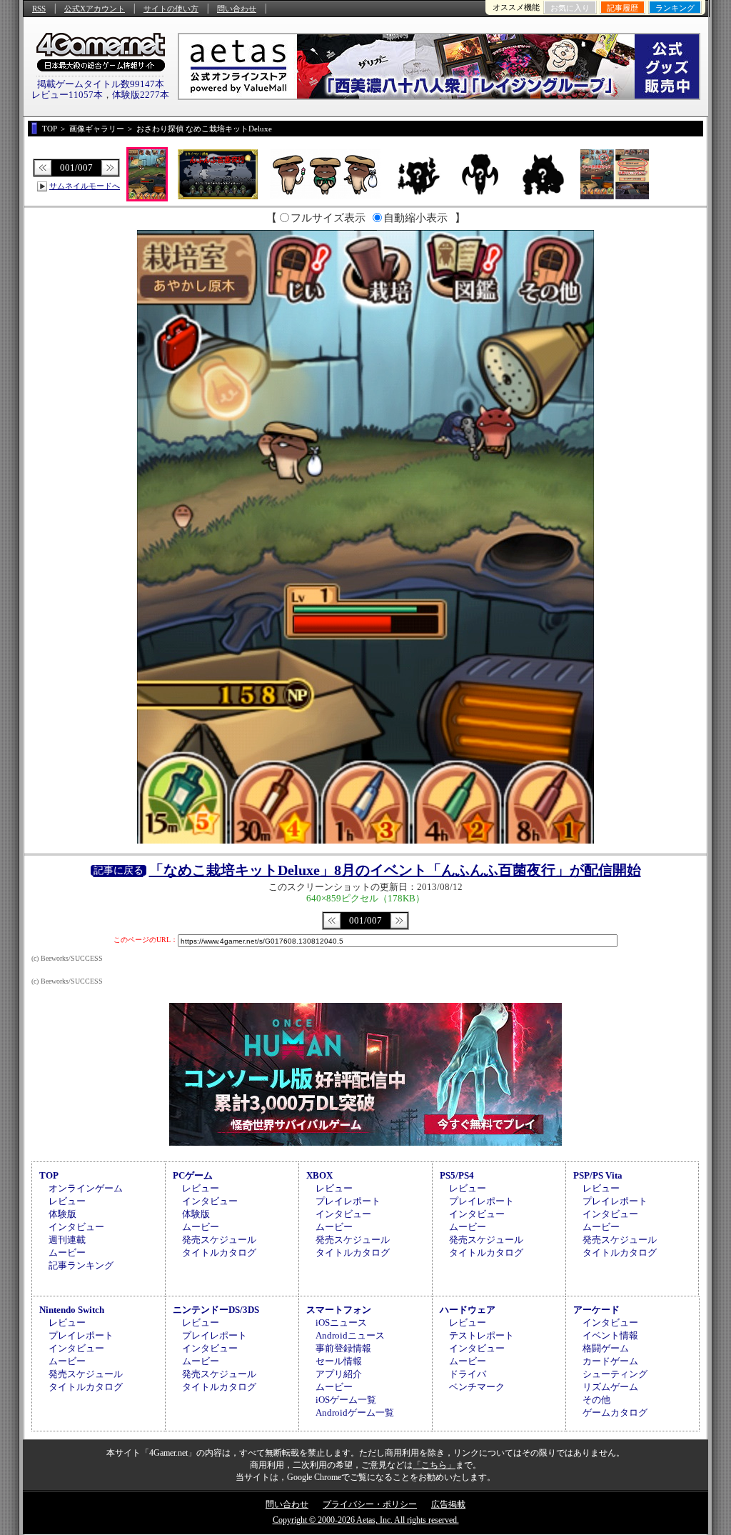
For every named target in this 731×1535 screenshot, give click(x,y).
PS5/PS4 (457, 1175)
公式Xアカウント (94, 8)
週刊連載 (67, 1239)
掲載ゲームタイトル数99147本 (100, 84)
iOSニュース (341, 1322)
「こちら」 (434, 1465)
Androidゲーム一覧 (355, 1412)
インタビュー (76, 1226)
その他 (596, 1399)
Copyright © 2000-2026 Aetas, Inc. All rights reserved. (366, 1520)
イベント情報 (610, 1335)
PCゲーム (193, 1175)
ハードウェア (467, 1309)
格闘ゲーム (606, 1348)
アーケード (596, 1309)
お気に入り (570, 8)
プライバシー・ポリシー (370, 1504)
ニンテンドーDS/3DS (216, 1309)
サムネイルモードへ (84, 185)
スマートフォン (338, 1309)
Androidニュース (350, 1335)
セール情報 (339, 1361)
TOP (49, 1175)
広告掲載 (448, 1504)
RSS (39, 8)
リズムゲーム (610, 1386)
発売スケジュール (219, 1239)
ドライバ (467, 1374)
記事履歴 (622, 8)
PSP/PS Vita (597, 1175)
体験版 (62, 1214)
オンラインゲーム (86, 1188)
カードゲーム (610, 1361)
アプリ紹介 (339, 1374)
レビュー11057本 (67, 94)
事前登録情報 (343, 1348)
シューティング (615, 1374)
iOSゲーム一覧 (346, 1399)
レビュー (67, 1201)
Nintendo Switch (71, 1309)
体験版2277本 (140, 94)
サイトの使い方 (170, 8)
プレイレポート (348, 1201)
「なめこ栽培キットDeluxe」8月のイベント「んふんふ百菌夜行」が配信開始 (395, 870)
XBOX (319, 1175)
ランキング (675, 8)
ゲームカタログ (615, 1412)
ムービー (67, 1252)
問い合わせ (236, 8)
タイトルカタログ (219, 1252)
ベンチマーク (477, 1386)
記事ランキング (81, 1265)
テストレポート (481, 1335)
